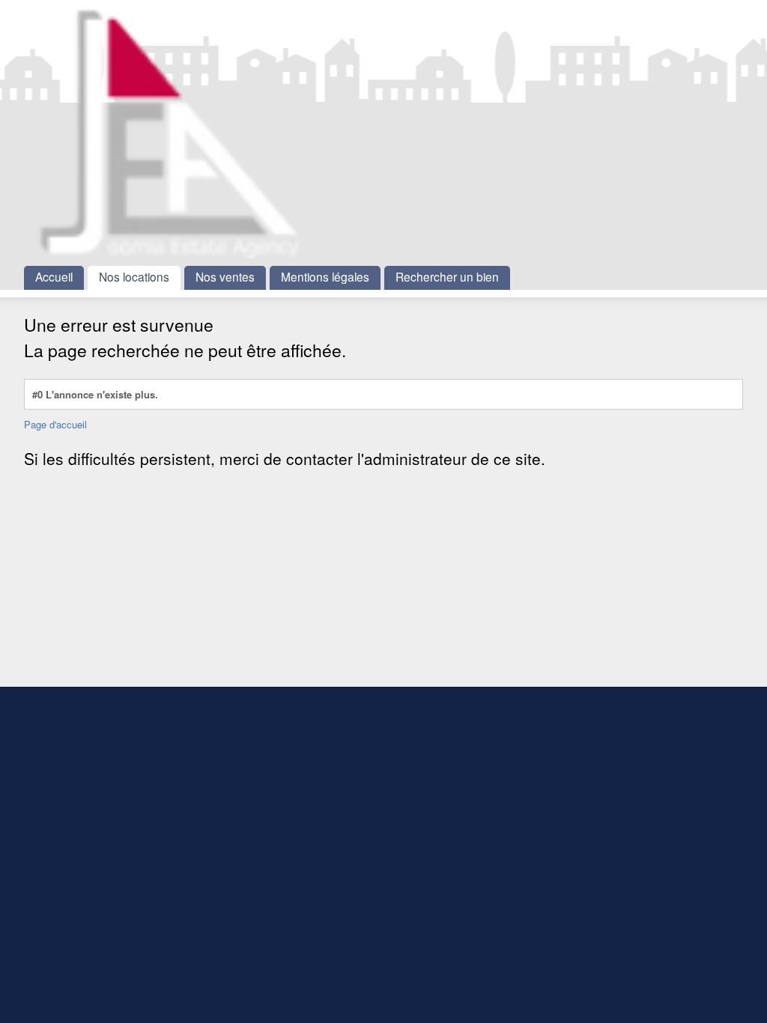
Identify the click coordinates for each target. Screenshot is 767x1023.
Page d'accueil (55, 424)
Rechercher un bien (447, 276)
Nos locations (134, 276)
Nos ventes (225, 276)
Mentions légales (325, 276)
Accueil (54, 276)
